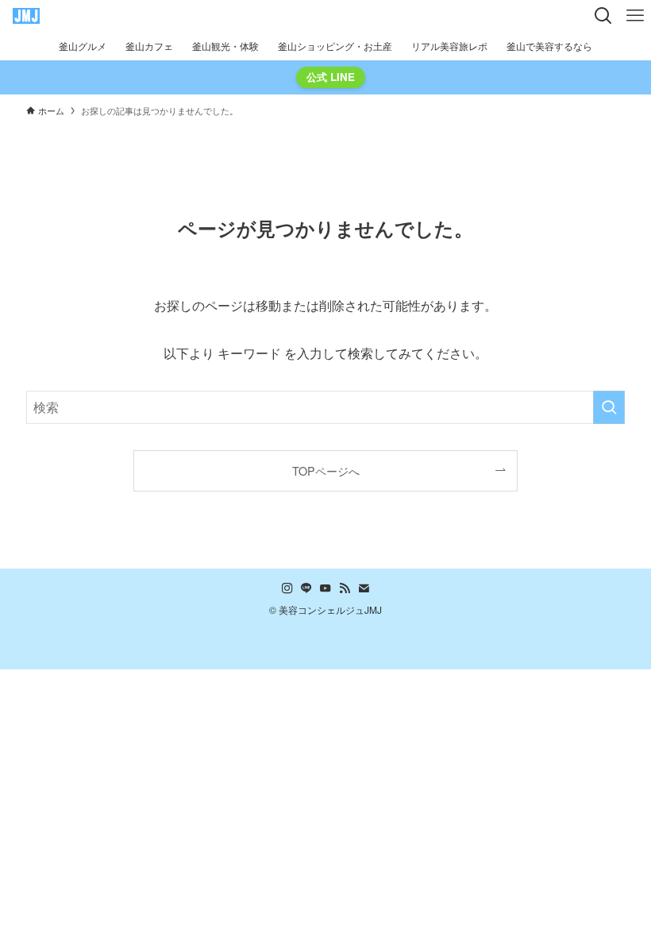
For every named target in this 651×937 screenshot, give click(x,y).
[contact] (363, 588)
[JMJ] (26, 16)
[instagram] (287, 588)
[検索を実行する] (609, 407)
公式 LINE (330, 76)
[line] (306, 588)
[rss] (344, 588)
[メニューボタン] (635, 16)
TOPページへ (326, 470)
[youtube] (325, 588)
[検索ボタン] (603, 16)
